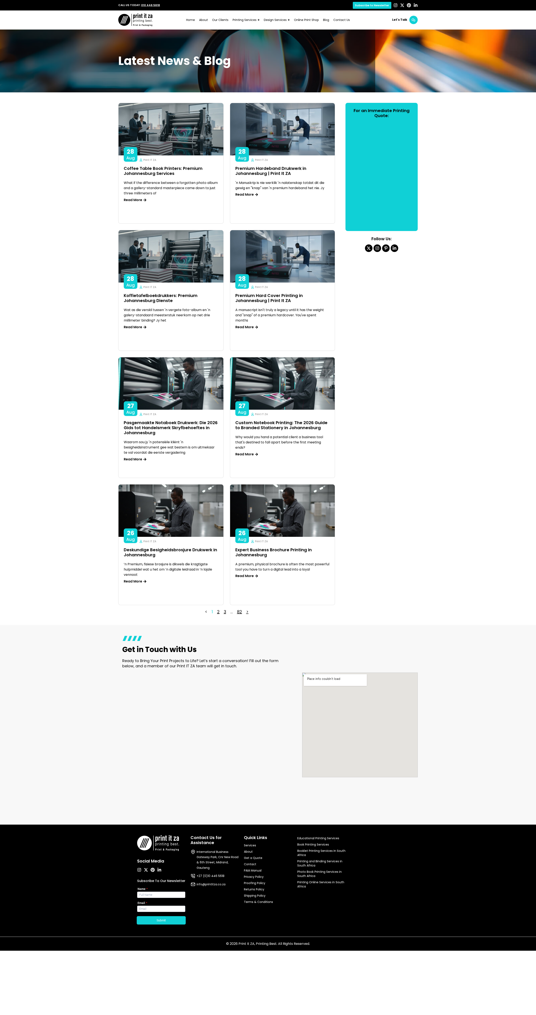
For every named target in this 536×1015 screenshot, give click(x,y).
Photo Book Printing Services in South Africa (319, 874)
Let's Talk (399, 20)
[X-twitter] (402, 5)
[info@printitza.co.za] (193, 884)
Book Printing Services (313, 844)
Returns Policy (254, 889)
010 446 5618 (150, 5)
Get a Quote (253, 858)
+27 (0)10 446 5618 (210, 876)
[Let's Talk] (413, 20)
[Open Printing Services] (259, 20)
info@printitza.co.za (211, 884)
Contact (250, 864)
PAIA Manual (253, 870)
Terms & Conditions (258, 902)
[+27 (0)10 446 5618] (193, 875)
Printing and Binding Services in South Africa (319, 863)
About (248, 852)
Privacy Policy (254, 877)
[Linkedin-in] (416, 5)
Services (250, 845)
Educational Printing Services (318, 838)
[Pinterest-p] (386, 248)
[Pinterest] (409, 5)
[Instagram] (395, 5)
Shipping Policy (254, 896)
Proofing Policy (254, 883)
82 (239, 612)
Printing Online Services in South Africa (320, 884)
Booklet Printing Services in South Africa (321, 853)
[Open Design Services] (289, 20)
